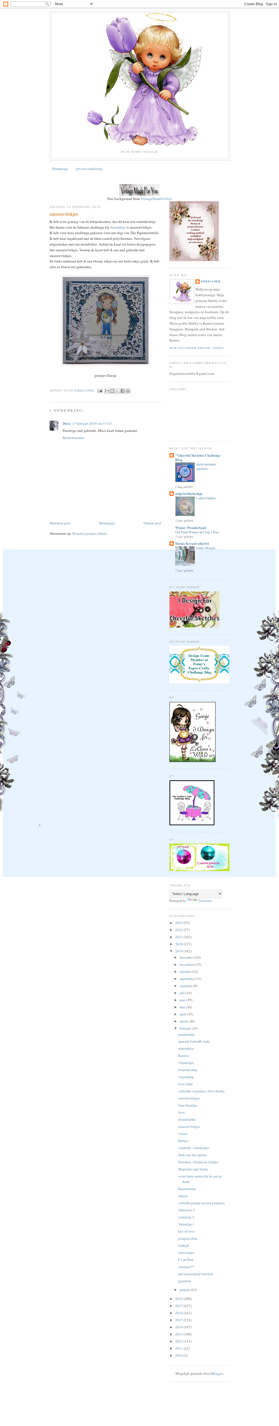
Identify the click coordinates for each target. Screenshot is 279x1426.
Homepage (60, 168)
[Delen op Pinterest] (128, 391)
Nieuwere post (60, 523)
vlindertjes (186, 1062)
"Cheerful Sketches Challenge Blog (198, 457)
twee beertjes (187, 1105)
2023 (179, 922)
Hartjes (183, 1140)
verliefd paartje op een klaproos (201, 1202)
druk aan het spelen (192, 1154)
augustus (186, 985)
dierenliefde (187, 1119)
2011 (179, 1348)
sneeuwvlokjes (189, 1098)
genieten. (185, 1280)
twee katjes (186, 1252)
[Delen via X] (117, 391)
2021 (179, 936)
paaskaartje (186, 1034)
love (181, 1112)
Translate (205, 900)
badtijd (183, 1245)
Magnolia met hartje (193, 1169)
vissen (182, 1133)
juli (183, 992)
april (183, 1014)
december (187, 957)
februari (186, 1028)
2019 (179, 951)
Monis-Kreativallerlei (192, 543)
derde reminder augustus (206, 466)
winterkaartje (188, 1069)
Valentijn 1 (186, 1224)
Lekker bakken (206, 498)
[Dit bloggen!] (112, 391)
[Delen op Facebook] (122, 391)
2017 (179, 1305)
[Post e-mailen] (100, 390)
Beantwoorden (73, 437)
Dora (67, 423)
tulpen (183, 1195)
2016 (179, 1312)
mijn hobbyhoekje (188, 493)
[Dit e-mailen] (107, 391)
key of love (186, 1231)
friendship (117, 227)
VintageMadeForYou (156, 198)
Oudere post (152, 523)
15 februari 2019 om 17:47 (92, 423)
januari (185, 1289)
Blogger (217, 1373)
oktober (186, 971)
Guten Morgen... (207, 548)
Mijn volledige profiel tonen (196, 347)
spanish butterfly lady (194, 1041)
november (187, 964)
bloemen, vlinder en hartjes (198, 1161)
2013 (179, 1334)
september (187, 978)
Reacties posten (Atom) (89, 533)
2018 (179, 1298)
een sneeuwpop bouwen (195, 1273)
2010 (179, 1355)
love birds (185, 1083)
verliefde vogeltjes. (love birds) (201, 1091)
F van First (186, 1259)
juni (183, 999)
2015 (179, 1319)
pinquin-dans (188, 1238)
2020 (179, 943)
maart (184, 1021)
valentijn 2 (186, 1217)
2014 (179, 1327)
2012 (179, 1341)
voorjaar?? (186, 1266)
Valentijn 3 (186, 1209)
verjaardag (186, 1076)
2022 (179, 929)
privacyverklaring (89, 168)
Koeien (183, 1055)
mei (183, 1007)
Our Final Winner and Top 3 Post (197, 532)
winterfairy (186, 1048)
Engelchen (210, 281)
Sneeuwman (187, 1188)
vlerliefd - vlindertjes (193, 1147)
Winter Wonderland (190, 527)
